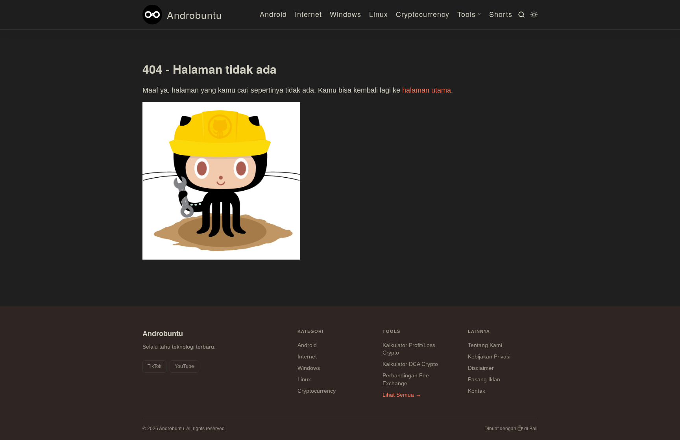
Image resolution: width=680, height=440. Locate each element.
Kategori (311, 331)
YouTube (184, 366)
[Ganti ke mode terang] (533, 14)
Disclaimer (481, 368)
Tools (466, 14)
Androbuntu (194, 14)
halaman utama (426, 90)
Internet (308, 14)
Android (273, 14)
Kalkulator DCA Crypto (410, 364)
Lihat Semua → (401, 395)
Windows (345, 14)
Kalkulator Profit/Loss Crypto (408, 349)
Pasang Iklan (484, 379)
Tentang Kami (485, 345)
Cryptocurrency (422, 14)
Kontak (476, 391)
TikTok (154, 366)
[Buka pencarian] (520, 14)
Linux (378, 14)
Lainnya (479, 331)
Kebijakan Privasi (489, 356)
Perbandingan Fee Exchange (405, 379)
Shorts (500, 14)
